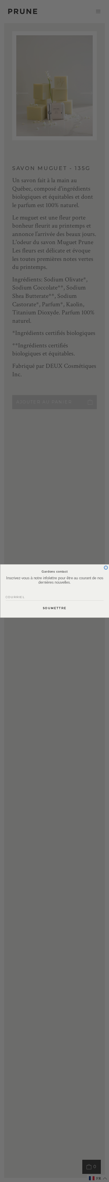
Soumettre (55, 608)
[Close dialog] (106, 567)
